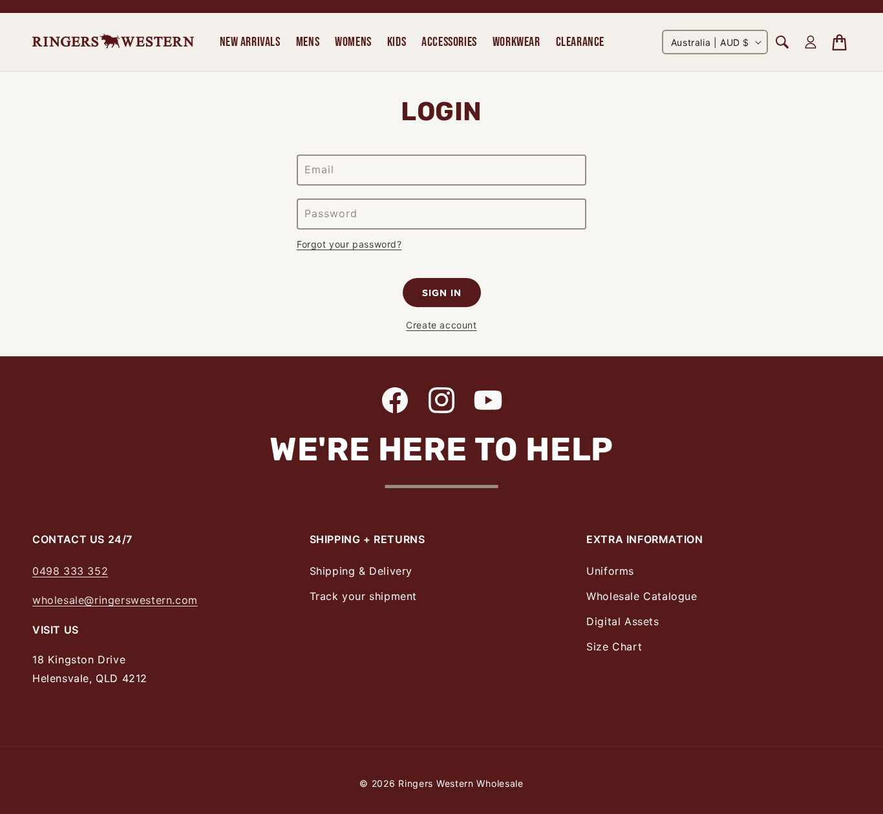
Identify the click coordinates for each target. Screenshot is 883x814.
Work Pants (59, 18)
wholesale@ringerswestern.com (115, 600)
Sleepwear (198, 18)
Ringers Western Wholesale (461, 783)
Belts (44, 18)
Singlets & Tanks (72, 18)
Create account (441, 324)
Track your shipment (363, 596)
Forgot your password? (349, 244)
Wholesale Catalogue (641, 596)
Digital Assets (622, 621)
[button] (250, 42)
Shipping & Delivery (361, 570)
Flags (748, 18)
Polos (45, 18)
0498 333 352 (70, 570)
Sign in (442, 293)
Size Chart (614, 646)
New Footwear (67, 18)
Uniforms (610, 570)
